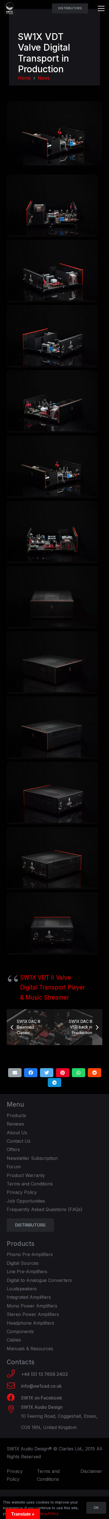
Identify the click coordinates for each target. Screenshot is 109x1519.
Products (16, 1115)
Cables (14, 1340)
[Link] (9, 8)
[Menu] (101, 8)
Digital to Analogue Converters (39, 1280)
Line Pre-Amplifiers (27, 1271)
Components (20, 1331)
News (44, 78)
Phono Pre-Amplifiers (30, 1254)
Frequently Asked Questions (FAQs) (44, 1209)
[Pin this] (62, 1072)
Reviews (15, 1124)
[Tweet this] (46, 1072)
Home (24, 78)
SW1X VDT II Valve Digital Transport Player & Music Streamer (52, 987)
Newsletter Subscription (32, 1158)
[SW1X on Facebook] (14, 1398)
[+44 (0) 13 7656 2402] (14, 1374)
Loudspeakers (22, 1288)
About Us (17, 1132)
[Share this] (30, 1072)
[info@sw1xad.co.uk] (14, 1386)
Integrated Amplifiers (29, 1297)
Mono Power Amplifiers (32, 1306)
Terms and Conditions (30, 1184)
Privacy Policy (22, 1192)
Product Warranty (26, 1175)
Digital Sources (23, 1263)
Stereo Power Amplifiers (33, 1314)
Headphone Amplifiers (30, 1323)
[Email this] (15, 1072)
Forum (14, 1166)
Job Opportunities (26, 1201)
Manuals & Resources (30, 1348)
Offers (13, 1149)
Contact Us (18, 1141)
